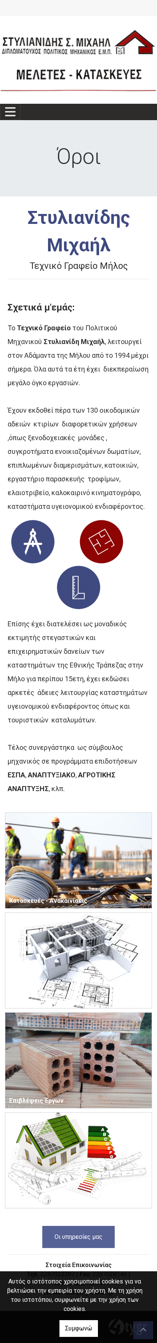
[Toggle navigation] (10, 112)
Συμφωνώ (78, 1328)
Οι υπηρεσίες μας (78, 1236)
